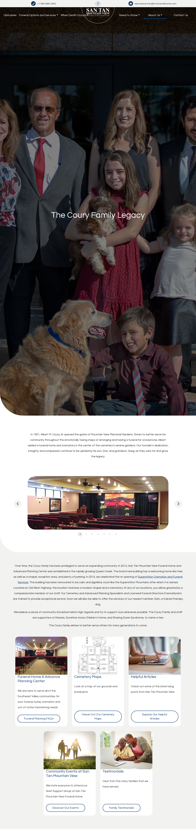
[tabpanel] (98, 503)
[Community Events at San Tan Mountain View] (70, 750)
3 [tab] (92, 534)
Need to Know (128, 15)
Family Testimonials (121, 807)
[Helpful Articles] (155, 656)
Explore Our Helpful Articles (154, 716)
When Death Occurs (73, 15)
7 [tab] (116, 534)
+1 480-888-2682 (46, 3)
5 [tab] (104, 534)
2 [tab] (86, 534)
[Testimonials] (126, 750)
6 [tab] (110, 534)
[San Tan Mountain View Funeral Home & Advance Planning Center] (98, 15)
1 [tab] (80, 534)
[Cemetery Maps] (98, 656)
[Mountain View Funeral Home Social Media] (98, 3)
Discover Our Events (65, 807)
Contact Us (181, 15)
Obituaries (10, 15)
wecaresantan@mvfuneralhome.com (155, 3)
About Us (154, 15)
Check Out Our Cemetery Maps (98, 716)
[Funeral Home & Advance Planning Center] (41, 656)
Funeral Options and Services (37, 15)
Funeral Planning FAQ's (39, 718)
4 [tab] (98, 534)
